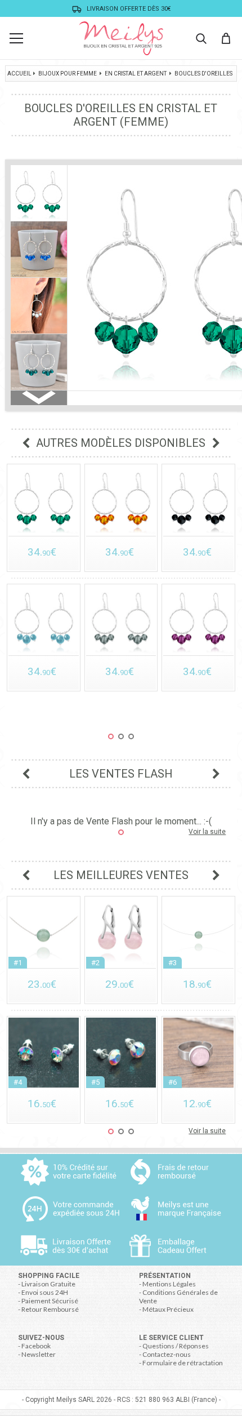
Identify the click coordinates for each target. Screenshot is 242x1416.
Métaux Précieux (168, 1309)
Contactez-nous (166, 1354)
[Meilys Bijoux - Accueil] (121, 38)
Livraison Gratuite (48, 1284)
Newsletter (38, 1354)
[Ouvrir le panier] (225, 38)
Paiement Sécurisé (49, 1301)
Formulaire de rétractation (182, 1363)
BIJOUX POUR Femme (67, 73)
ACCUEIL (19, 73)
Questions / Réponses (175, 1346)
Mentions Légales (169, 1284)
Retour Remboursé (50, 1309)
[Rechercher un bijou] (201, 38)
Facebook (36, 1346)
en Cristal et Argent (136, 73)
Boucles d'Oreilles (203, 73)
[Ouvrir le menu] (16, 38)
